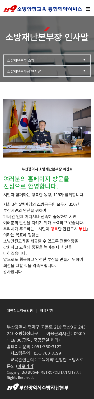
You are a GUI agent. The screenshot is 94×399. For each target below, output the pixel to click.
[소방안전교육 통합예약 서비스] (47, 8)
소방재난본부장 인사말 (24, 71)
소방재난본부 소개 (20, 60)
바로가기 (25, 366)
